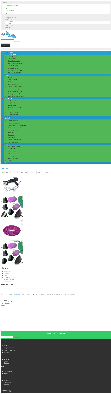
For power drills (12, 103)
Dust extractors (12, 130)
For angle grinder (13, 100)
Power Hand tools (13, 120)
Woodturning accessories (15, 96)
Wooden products (13, 158)
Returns (6, 361)
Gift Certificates (8, 371)
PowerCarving (14, 54)
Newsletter (7, 386)
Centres (10, 82)
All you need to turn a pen (15, 91)
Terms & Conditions (9, 350)
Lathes (10, 77)
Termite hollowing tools (15, 89)
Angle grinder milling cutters (16, 63)
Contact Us (7, 359)
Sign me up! (16, 336)
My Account (7, 380)
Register (10, 21)
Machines (7, 118)
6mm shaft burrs (13, 66)
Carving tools (12, 151)
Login (9, 23)
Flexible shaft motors (14, 123)
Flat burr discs (12, 58)
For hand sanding (13, 112)
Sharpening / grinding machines (17, 125)
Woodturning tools (13, 84)
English (12, 13)
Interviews (7, 273)
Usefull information (9, 277)
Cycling (10, 160)
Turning (7, 75)
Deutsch (12, 10)
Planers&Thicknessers (14, 140)
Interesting (7, 271)
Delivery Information (9, 347)
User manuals (7, 281)
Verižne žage (11, 149)
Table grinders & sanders (15, 128)
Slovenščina (15, 5)
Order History (7, 382)
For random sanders (14, 110)
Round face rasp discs (14, 61)
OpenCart (10, 390)
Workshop (11, 156)
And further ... (8, 144)
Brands (6, 370)
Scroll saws (11, 135)
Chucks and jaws (12, 79)
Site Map (6, 363)
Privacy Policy (7, 352)
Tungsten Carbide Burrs (15, 70)
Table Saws (11, 137)
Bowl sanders (12, 105)
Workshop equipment (14, 146)
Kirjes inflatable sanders (15, 107)
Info (6, 163)
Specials (6, 373)
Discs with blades (13, 56)
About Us (6, 345)
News (11, 52)
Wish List (6, 384)
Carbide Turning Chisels (15, 86)
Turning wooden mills (14, 94)
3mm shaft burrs (13, 68)
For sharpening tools (14, 114)
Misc (9, 153)
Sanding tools (9, 98)
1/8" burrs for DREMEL (14, 73)
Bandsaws (11, 132)
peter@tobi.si (16, 294)
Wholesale (5, 168)
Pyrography (8, 117)
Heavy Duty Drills (13, 142)
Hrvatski (12, 8)
